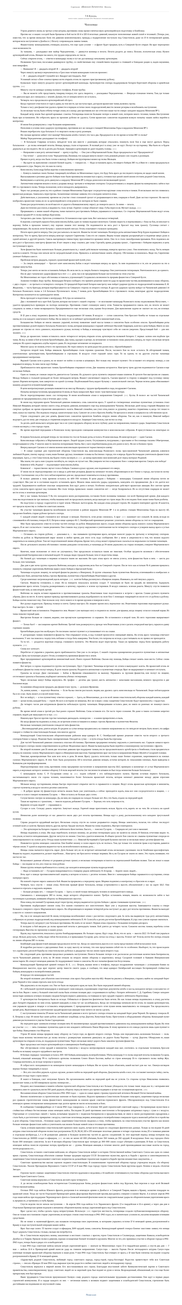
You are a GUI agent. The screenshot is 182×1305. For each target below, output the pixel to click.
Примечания (91, 1295)
